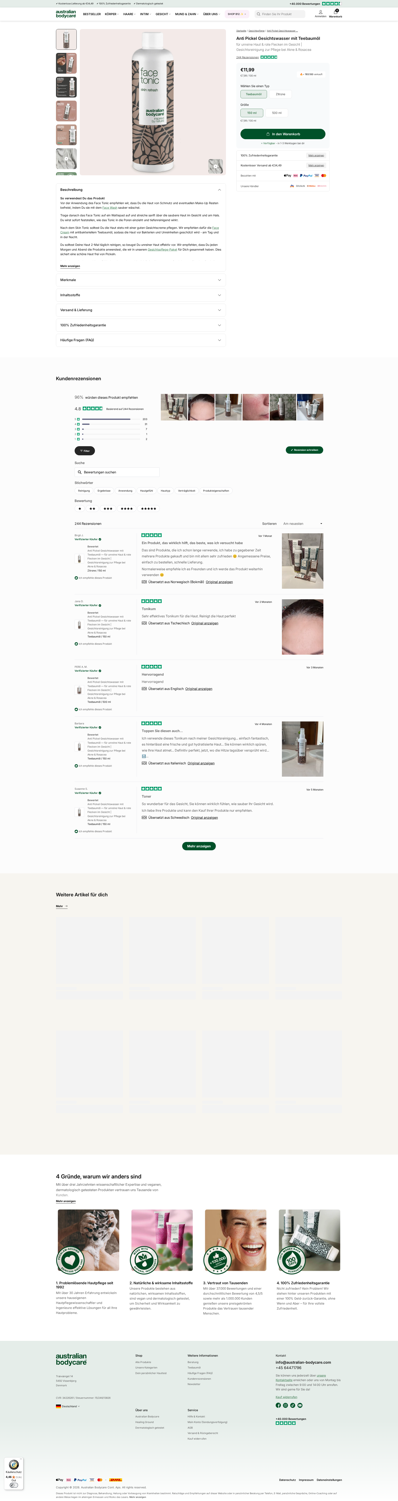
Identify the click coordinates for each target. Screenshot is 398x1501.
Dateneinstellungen (329, 1480)
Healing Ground (144, 1422)
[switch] (14, 1485)
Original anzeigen (219, 582)
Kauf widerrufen (197, 1438)
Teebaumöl (194, 1367)
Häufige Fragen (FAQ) (200, 1373)
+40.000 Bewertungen (305, 3)
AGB (190, 1427)
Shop (138, 1355)
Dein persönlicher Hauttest (151, 1373)
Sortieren (270, 523)
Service (193, 1410)
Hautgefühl (146, 490)
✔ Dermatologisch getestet (148, 3)
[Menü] (20, 1459)
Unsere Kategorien (146, 1367)
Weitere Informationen (203, 1355)
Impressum (306, 1480)
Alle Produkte (143, 1362)
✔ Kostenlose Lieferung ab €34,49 (74, 3)
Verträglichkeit (186, 490)
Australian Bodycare (147, 1416)
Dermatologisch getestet (149, 1427)
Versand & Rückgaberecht (203, 1433)
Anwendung (125, 490)
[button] (257, 57)
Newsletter (194, 1384)
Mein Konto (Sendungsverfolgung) (207, 1422)
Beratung (193, 1362)
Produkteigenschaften (216, 490)
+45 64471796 (288, 1368)
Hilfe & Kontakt (196, 1416)
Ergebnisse (104, 490)
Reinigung (84, 490)
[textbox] (117, 472)
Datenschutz (287, 1480)
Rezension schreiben (308, 451)
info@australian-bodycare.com (303, 1362)
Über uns (141, 1410)
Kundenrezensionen (199, 1378)
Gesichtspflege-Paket (162, 249)
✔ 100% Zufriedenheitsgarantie (114, 3)
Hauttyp (165, 490)
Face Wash (109, 207)
